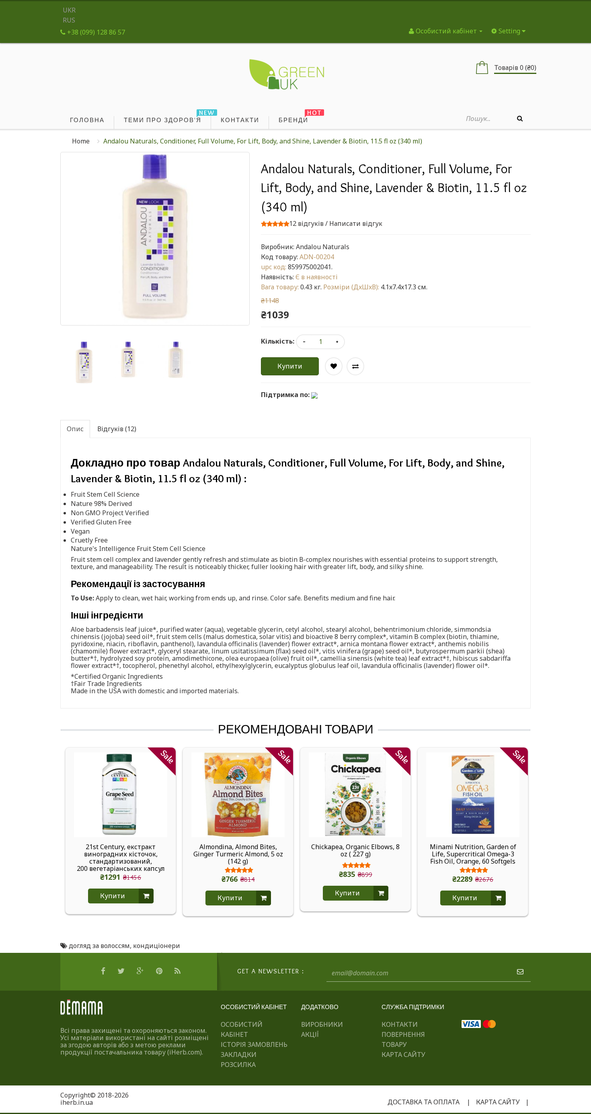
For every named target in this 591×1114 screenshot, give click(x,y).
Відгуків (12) (116, 428)
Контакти (400, 1024)
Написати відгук (355, 223)
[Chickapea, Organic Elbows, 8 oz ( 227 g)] (355, 794)
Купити (289, 366)
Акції (310, 1034)
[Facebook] (104, 971)
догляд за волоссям (99, 945)
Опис (75, 428)
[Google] (141, 971)
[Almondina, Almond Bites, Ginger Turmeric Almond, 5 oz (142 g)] (238, 794)
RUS (69, 20)
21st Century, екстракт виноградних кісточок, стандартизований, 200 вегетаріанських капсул (121, 857)
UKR (69, 10)
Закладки (239, 1054)
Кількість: (277, 341)
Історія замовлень (254, 1044)
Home (81, 141)
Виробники (322, 1024)
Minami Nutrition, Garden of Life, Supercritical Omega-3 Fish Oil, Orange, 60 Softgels (473, 854)
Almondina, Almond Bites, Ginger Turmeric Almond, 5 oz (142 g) (238, 854)
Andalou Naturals (322, 246)
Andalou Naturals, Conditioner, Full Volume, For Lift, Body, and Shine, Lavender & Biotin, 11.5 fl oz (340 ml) (262, 141)
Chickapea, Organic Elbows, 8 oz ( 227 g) (355, 850)
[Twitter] (122, 971)
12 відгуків (306, 223)
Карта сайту (403, 1054)
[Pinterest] (160, 971)
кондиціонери (156, 945)
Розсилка (238, 1064)
